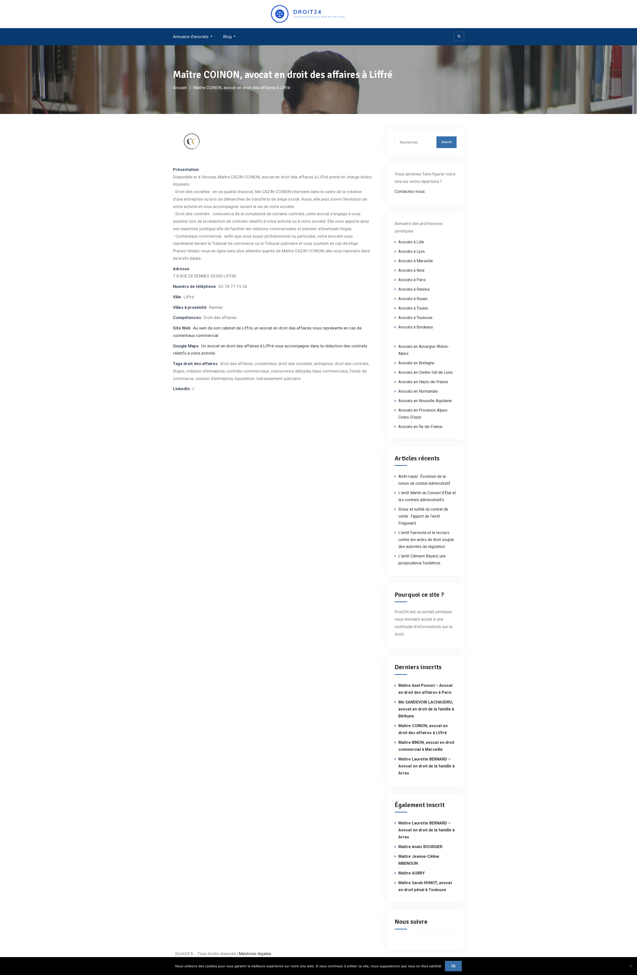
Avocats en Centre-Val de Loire (425, 372)
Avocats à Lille (411, 242)
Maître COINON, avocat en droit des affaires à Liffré (423, 729)
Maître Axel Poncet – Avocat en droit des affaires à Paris (425, 689)
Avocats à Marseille (415, 261)
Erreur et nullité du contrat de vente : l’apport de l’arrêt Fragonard (423, 516)
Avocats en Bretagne (416, 363)
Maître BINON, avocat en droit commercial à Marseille (426, 746)
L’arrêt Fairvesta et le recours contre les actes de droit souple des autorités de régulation (426, 539)
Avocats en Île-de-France (420, 426)
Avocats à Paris (412, 279)
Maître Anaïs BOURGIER (420, 846)
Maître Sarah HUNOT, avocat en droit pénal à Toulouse (425, 886)
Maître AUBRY (411, 873)
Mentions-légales (255, 953)
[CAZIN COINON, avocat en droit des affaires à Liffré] (191, 148)
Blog (227, 36)
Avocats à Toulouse (415, 317)
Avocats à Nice (411, 270)
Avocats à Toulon (413, 308)
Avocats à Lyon (411, 251)
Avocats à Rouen (412, 298)
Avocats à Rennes (414, 289)
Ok (453, 966)
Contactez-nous (410, 191)
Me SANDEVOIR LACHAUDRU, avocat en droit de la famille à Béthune (426, 709)
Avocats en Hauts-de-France (423, 381)
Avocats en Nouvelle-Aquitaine (425, 400)
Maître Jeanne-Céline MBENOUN (418, 860)
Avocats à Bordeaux (415, 327)
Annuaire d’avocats (191, 36)
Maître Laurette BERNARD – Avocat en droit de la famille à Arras (426, 766)
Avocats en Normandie (418, 391)
